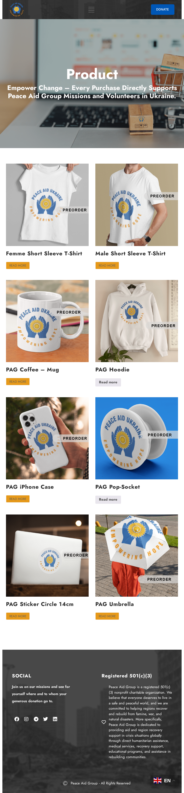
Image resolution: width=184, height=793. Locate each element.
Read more (17, 265)
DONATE (162, 9)
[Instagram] (26, 719)
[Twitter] (45, 719)
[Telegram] (36, 719)
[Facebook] (17, 719)
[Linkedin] (55, 719)
